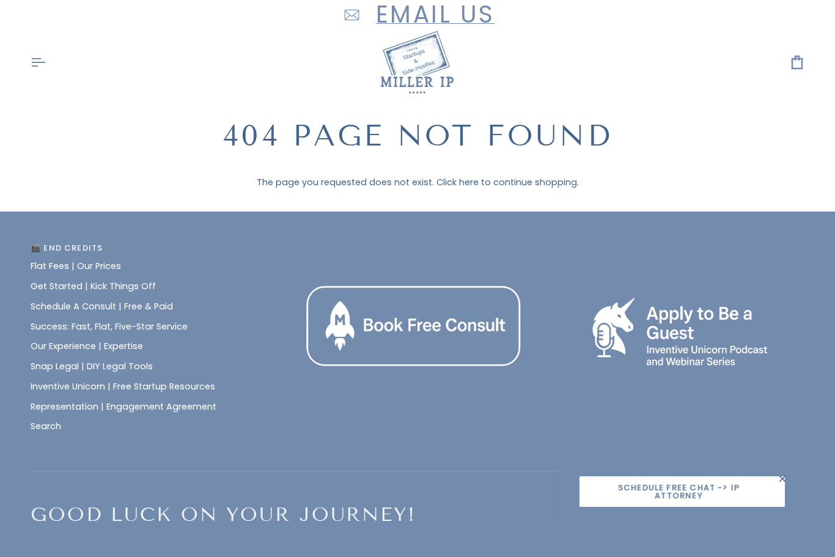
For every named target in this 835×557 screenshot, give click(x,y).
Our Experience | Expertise (87, 346)
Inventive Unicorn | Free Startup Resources (123, 386)
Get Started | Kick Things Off (93, 286)
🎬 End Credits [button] (67, 248)
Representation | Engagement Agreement (123, 406)
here (469, 182)
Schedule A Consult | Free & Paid (102, 306)
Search (46, 426)
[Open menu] (49, 62)
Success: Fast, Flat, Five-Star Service (109, 326)
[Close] (787, 479)
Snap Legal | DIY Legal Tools (92, 366)
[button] (417, 245)
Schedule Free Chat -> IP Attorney (679, 491)
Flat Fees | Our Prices (76, 266)
